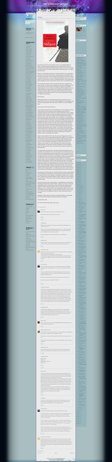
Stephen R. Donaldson (30, 68)
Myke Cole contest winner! (81, 402)
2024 (78, 165)
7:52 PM (42, 394)
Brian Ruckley (28, 129)
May (79, 197)
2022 (78, 169)
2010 (78, 414)
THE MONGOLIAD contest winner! (81, 371)
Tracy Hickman (28, 85)
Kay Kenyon (28, 96)
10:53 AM (42, 433)
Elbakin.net (28, 245)
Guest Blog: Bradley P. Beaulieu (82, 252)
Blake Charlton (29, 65)
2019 (78, 174)
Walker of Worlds (80, 141)
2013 (78, 184)
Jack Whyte (28, 159)
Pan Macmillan (28, 181)
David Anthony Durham (30, 71)
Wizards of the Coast (29, 199)
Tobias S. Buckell (29, 60)
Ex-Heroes (80, 271)
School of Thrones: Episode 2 (81, 268)
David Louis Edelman (30, 72)
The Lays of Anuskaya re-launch (82, 337)
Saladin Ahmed (29, 50)
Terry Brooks (28, 59)
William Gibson (29, 82)
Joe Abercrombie (29, 46)
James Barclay (28, 54)
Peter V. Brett (28, 57)
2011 (78, 413)
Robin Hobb (28, 87)
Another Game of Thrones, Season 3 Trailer (81, 282)
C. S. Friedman (28, 79)
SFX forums (28, 244)
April (79, 199)
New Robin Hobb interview (81, 343)
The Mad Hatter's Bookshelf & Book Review (82, 126)
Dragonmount (28, 238)
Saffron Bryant (44, 287)
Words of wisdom (81, 250)
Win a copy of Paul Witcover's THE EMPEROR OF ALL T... (82, 378)
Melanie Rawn (28, 125)
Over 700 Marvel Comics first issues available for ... (81, 318)
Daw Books (28, 174)
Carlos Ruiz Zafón (29, 162)
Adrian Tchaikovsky (29, 147)
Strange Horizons (29, 218)
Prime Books (28, 184)
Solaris (27, 190)
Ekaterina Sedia (29, 135)
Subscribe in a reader (28, 37)
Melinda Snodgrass (29, 140)
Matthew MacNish (44, 329)
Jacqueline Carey (29, 63)
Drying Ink (79, 69)
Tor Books (28, 196)
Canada (51, 202)
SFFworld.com (28, 234)
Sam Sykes (28, 146)
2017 (78, 177)
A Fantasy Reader (80, 59)
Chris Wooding (28, 160)
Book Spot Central (29, 240)
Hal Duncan (28, 69)
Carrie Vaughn (28, 150)
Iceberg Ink (79, 88)
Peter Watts (28, 152)
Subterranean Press (29, 191)
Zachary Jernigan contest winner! (81, 311)
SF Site (27, 211)
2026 (78, 162)
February (80, 407)
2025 (78, 164)
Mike (42, 209)
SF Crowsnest (28, 217)
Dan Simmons (28, 138)
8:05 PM (42, 448)
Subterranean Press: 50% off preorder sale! (82, 340)
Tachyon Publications (30, 193)
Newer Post (39, 453)
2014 (78, 182)
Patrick (42, 320)
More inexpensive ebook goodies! (81, 207)
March (79, 201)
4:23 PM (42, 236)
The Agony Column (80, 117)
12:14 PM (42, 353)
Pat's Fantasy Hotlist (56, 4)
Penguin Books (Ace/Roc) (30, 183)
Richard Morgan (29, 113)
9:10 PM (42, 343)
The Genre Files (79, 122)
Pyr (26, 187)
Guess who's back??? (81, 235)
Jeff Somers (28, 141)
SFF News (28, 212)
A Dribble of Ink (80, 57)
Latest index (79, 21)
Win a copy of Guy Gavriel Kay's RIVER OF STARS (82, 256)
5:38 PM (42, 326)
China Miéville (29, 109)
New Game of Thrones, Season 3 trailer (82, 293)
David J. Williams (29, 156)
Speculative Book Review (81, 106)
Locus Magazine (29, 206)
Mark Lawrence (29, 100)
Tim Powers (28, 122)
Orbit (27, 180)
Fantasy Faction (80, 73)
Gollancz (27, 175)
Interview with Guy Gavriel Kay (81, 241)
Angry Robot (28, 169)
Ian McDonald (28, 107)
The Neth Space (79, 128)
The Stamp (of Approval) (81, 137)
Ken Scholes (28, 134)
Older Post (72, 453)
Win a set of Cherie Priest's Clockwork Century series (82, 278)
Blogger (64, 458)
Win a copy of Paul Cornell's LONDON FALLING (82, 225)
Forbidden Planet (80, 79)
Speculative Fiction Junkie (81, 108)
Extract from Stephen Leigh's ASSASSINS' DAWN (82, 233)
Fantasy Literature (80, 75)
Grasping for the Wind (81, 86)
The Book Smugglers (80, 119)
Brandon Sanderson (29, 131)
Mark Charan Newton (30, 116)
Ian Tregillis (28, 149)
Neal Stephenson (29, 144)
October (79, 189)
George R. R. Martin (29, 104)
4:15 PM (42, 219)
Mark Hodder (28, 88)
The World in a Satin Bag (81, 140)
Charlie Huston (28, 90)
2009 (78, 416)
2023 (78, 167)
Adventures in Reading (81, 60)
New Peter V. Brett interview (81, 238)
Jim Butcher (28, 62)
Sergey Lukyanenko (29, 102)
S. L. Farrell (28, 75)
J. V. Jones (28, 91)
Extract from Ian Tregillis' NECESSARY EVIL (82, 297)
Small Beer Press (29, 188)
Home (56, 453)
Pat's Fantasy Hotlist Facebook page (29, 33)
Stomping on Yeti (80, 115)
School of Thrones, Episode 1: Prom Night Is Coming (81, 328)
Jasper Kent (28, 94)
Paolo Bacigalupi (29, 51)
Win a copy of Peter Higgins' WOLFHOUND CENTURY (81, 347)
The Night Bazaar (80, 130)
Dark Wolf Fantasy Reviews (82, 63)
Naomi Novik (28, 118)
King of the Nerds (80, 89)
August (79, 192)
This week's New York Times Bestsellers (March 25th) (82, 215)
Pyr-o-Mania (79, 96)
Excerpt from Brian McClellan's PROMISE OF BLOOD (81, 394)
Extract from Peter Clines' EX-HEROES (82, 386)
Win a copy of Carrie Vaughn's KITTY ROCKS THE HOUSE (82, 322)
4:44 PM (42, 246)
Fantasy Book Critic (80, 72)
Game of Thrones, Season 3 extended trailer (82, 383)
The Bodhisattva (80, 118)
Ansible (27, 209)
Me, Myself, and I (44, 436)
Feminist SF (79, 78)
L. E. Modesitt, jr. (29, 110)
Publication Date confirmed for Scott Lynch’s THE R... (82, 308)
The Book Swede (80, 121)
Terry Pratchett (28, 124)
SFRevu (27, 219)
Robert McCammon (29, 106)
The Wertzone (79, 138)
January (79, 409)
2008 (78, 418)
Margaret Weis (28, 155)
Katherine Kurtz (29, 99)
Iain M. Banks (28, 53)
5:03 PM (42, 260)
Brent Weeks (28, 153)
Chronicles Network (29, 215)
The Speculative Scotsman (81, 135)
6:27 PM (42, 303)
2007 (78, 420)
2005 (78, 423)
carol (42, 398)
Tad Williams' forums (29, 250)
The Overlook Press (29, 194)
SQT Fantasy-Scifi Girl (81, 112)
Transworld (28, 197)
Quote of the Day (81, 325)
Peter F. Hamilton (29, 84)
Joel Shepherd (28, 137)
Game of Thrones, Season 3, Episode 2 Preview (82, 204)
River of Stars (80, 209)
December (80, 185)
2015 (78, 181)
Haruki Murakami (29, 115)
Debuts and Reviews (80, 67)
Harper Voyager (29, 177)
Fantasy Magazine (80, 76)
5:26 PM (42, 317)
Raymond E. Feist (29, 76)
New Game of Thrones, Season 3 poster (82, 399)
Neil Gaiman (28, 81)
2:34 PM (42, 367)
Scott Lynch (28, 103)
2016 (78, 179)
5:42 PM (42, 283)
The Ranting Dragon (80, 131)
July (79, 194)
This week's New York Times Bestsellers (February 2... (82, 390)
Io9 (26, 214)
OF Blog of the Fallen (81, 92)
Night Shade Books (29, 178)
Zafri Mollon (43, 249)
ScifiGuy (78, 105)
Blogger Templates (53, 459)
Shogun (40, 17)
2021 (78, 170)
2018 (78, 176)
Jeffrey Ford (28, 78)
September (80, 190)
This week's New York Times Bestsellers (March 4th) (82, 334)
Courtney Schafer (29, 132)
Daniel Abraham (29, 49)
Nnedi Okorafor (29, 119)
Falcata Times (79, 70)
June (79, 196)
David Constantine (29, 66)
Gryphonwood (28, 221)
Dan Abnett (28, 47)
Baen (27, 171)
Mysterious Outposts (80, 90)
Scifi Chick (79, 103)
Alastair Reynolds (29, 127)
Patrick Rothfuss (29, 128)
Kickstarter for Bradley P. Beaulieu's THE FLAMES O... (82, 304)
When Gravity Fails (80, 143)
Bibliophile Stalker (80, 62)
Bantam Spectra (29, 172)
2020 (78, 172)
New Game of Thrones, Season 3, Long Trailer (82, 274)
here (54, 106)
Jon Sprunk (28, 143)
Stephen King (28, 97)
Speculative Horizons (80, 111)
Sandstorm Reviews (80, 102)
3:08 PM (42, 405)
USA (54, 202)
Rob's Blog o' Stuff (80, 100)
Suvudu (27, 222)
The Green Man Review (81, 124)
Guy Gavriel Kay (29, 93)
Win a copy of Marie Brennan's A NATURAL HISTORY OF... (82, 363)
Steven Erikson (28, 74)
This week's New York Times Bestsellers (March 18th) (82, 247)
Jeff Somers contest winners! (81, 355)
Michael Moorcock (29, 112)
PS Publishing (28, 186)
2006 (78, 421)
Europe (57, 202)
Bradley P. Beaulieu (29, 56)
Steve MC (43, 264)
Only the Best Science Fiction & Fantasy (81, 94)
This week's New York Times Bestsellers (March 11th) (82, 289)
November (80, 187)
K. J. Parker (28, 121)
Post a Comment (40, 451)
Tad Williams (28, 157)
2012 (78, 411)
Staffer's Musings (80, 114)
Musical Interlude (81, 357)
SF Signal (27, 208)
